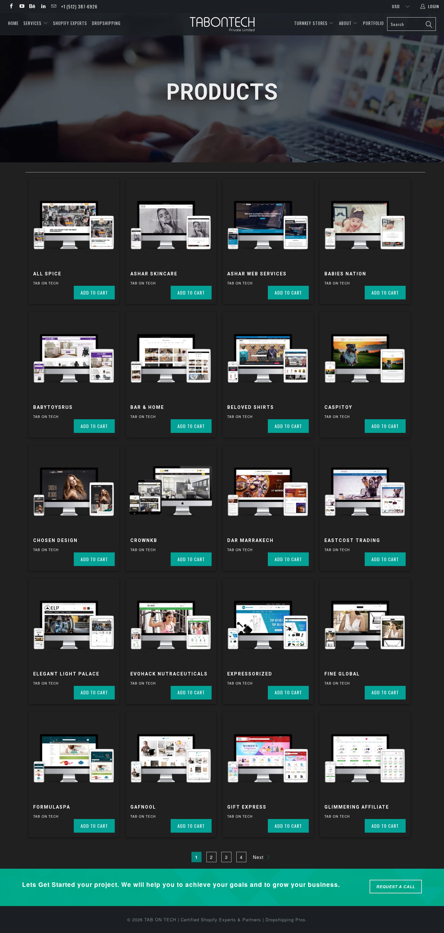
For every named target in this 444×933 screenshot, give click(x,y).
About (345, 23)
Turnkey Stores (311, 23)
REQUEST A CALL (395, 886)
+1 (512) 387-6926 (79, 6)
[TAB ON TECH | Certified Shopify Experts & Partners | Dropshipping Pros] (222, 24)
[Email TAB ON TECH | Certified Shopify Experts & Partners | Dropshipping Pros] (53, 6)
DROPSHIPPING (106, 23)
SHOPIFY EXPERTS (70, 23)
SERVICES (33, 23)
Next (259, 857)
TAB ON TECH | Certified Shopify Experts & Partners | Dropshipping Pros (225, 919)
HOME (13, 23)
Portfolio (373, 23)
